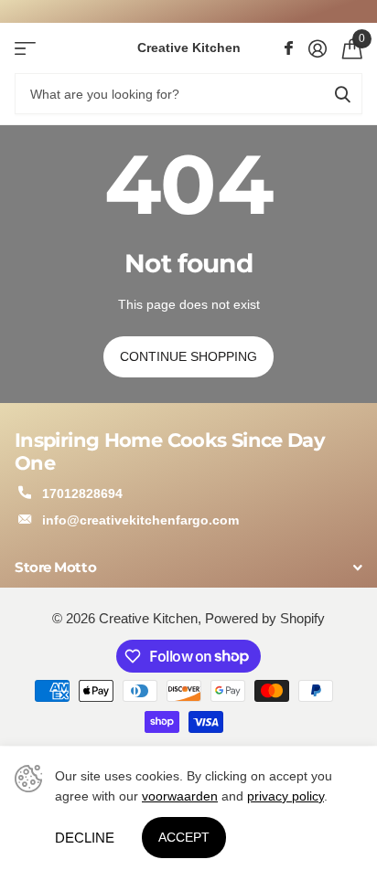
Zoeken (342, 93)
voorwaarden (180, 796)
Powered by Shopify (265, 618)
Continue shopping (188, 356)
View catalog (25, 48)
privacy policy (285, 796)
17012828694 (82, 493)
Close (188, 567)
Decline (84, 837)
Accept (184, 837)
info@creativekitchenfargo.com (140, 520)
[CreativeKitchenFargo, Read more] (288, 48)
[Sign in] (317, 48)
